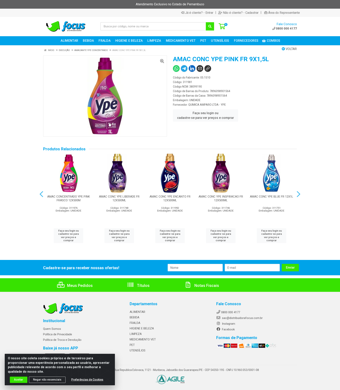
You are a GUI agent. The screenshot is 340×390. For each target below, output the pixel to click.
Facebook (228, 329)
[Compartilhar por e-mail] (200, 68)
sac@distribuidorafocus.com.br (242, 318)
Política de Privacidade (57, 334)
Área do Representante (284, 12)
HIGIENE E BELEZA (142, 328)
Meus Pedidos (79, 285)
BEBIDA (134, 317)
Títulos (143, 285)
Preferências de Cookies (87, 379)
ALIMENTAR (137, 312)
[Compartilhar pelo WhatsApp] (176, 68)
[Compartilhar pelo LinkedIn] (192, 68)
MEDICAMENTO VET (143, 339)
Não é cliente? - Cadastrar (241, 12)
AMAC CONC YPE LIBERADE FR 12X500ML (119, 198)
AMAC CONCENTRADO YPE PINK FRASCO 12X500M (68, 198)
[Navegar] (41, 194)
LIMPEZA (136, 334)
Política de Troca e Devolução (62, 340)
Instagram (228, 323)
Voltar (291, 49)
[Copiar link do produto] (207, 68)
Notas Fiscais (206, 285)
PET (132, 345)
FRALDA (135, 323)
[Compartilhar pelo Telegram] (184, 68)
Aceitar (18, 379)
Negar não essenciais (47, 379)
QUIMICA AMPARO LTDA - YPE (207, 104)
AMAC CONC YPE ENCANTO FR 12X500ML (170, 198)
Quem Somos (52, 329)
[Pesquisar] (210, 26)
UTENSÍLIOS (137, 350)
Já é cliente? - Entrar (199, 12)
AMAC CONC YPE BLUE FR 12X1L (271, 196)
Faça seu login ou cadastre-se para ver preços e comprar (205, 115)
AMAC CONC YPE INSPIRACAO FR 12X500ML (221, 198)
